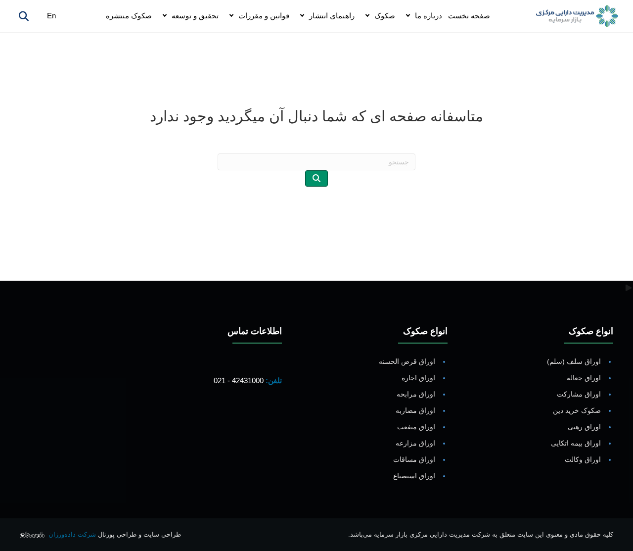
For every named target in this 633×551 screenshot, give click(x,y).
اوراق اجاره (418, 378)
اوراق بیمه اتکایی (576, 443)
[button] (272, 418)
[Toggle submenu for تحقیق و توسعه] (165, 16)
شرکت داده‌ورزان (72, 534)
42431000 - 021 (239, 380)
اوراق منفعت (416, 427)
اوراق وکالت (583, 459)
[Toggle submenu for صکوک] (367, 16)
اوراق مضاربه (415, 410)
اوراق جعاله (584, 378)
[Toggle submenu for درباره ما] (408, 16)
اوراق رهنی (584, 427)
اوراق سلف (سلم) (574, 361)
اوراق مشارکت (579, 394)
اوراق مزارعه (415, 443)
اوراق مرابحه (416, 394)
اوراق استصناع (414, 476)
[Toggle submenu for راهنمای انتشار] (302, 16)
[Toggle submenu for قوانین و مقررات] (231, 16)
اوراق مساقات (414, 459)
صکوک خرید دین (577, 410)
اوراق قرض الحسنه (407, 361)
